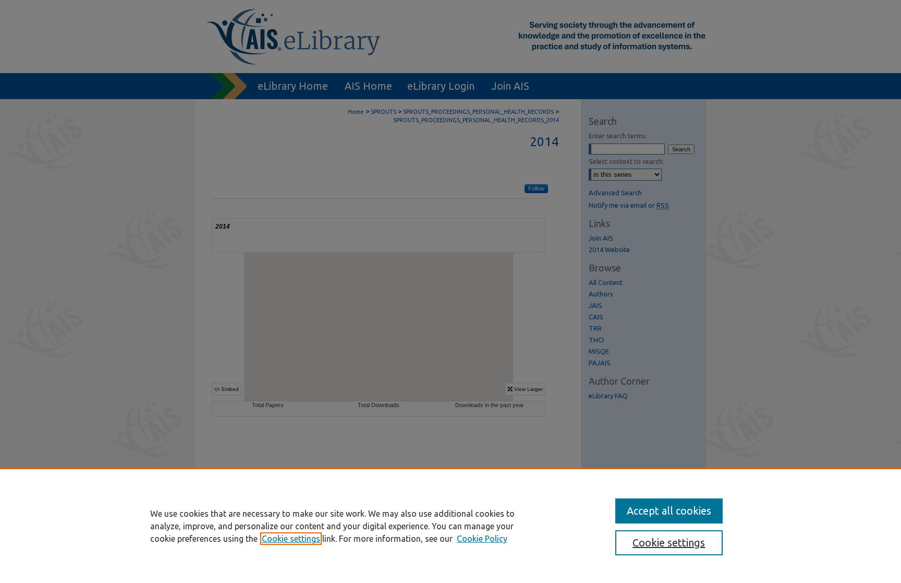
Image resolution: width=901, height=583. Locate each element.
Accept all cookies (669, 511)
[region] (450, 525)
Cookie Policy (482, 538)
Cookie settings (291, 538)
